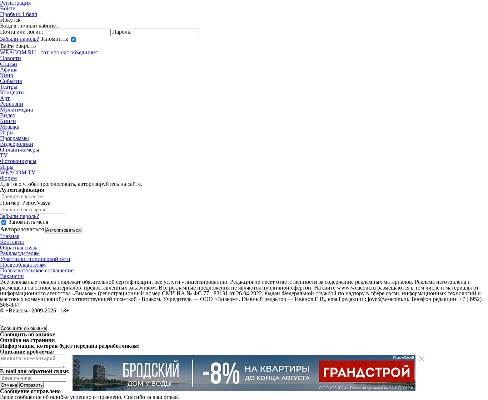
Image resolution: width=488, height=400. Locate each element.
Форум (8, 178)
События (11, 81)
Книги (8, 121)
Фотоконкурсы (18, 161)
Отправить (31, 385)
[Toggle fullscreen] (6, 318)
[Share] (3, 318)
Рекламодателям (20, 253)
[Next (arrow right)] (3, 324)
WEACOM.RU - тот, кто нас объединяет (49, 52)
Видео (7, 115)
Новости (10, 58)
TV (4, 155)
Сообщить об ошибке (23, 328)
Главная (9, 236)
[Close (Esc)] (0, 318)
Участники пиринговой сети (35, 259)
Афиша (9, 69)
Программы (14, 138)
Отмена (9, 385)
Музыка (9, 127)
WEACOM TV (18, 172)
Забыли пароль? (19, 39)
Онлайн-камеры (19, 150)
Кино (6, 75)
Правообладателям (23, 265)
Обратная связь (18, 248)
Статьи (8, 64)
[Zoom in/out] (9, 318)
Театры (9, 87)
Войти (8, 8)
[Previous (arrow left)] (0, 324)
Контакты (12, 242)
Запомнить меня (28, 222)
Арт (5, 98)
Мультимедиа (16, 110)
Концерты (12, 92)
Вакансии (12, 276)
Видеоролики (16, 144)
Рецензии (11, 104)
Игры (7, 132)
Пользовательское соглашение (37, 270)
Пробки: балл (18, 14)
